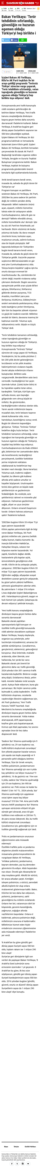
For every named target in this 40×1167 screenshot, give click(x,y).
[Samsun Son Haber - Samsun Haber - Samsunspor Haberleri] (20, 3)
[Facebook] (12, 1164)
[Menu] (3, 3)
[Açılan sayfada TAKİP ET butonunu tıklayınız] (7, 71)
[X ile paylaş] (6, 40)
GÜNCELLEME (32, 71)
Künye (6, 1147)
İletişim (16, 1147)
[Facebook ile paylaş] (14, 40)
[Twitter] (17, 1164)
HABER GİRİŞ (20, 71)
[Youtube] (28, 1164)
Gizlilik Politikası (30, 1147)
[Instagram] (23, 1164)
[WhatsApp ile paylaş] (22, 40)
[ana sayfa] (37, 3)
